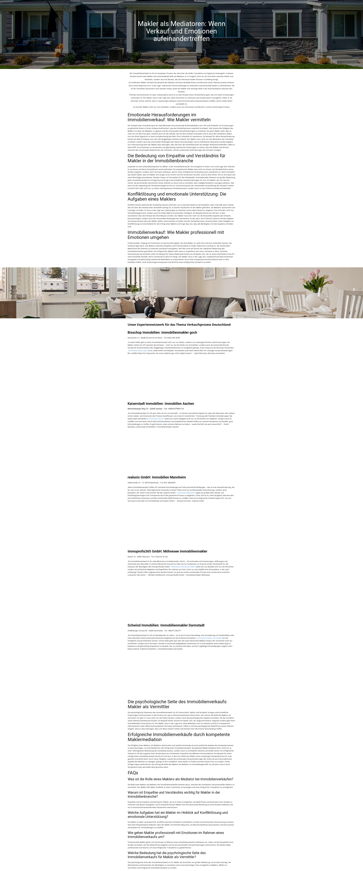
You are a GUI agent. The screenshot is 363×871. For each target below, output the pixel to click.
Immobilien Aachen (156, 419)
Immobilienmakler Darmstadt (209, 638)
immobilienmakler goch (137, 350)
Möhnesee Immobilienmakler (183, 567)
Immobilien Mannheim (186, 493)
